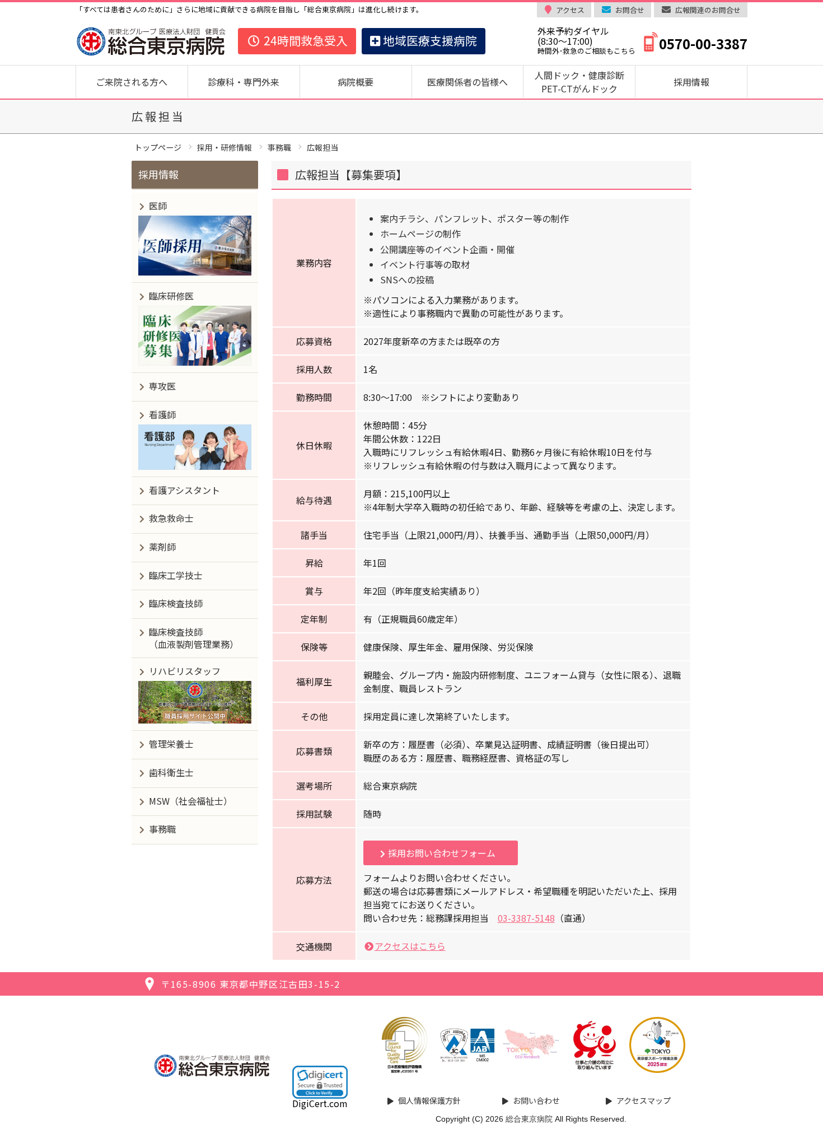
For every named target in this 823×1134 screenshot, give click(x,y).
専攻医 (162, 386)
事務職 (162, 829)
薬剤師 (162, 546)
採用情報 (691, 81)
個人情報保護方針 (429, 1100)
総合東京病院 (529, 1118)
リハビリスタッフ (185, 671)
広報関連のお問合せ (708, 9)
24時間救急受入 (304, 40)
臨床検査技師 (176, 603)
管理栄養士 (171, 743)
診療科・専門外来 (243, 81)
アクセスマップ (643, 1100)
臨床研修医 (171, 295)
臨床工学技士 (176, 575)
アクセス (570, 9)
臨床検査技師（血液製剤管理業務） (194, 638)
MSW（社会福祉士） (190, 801)
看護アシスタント (184, 490)
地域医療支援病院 (428, 40)
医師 (158, 205)
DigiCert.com (320, 1103)
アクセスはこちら (410, 946)
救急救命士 (171, 518)
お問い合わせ (536, 1100)
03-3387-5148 (526, 918)
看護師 (162, 414)
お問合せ (629, 9)
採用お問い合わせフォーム (441, 853)
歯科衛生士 (171, 772)
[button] (320, 1082)
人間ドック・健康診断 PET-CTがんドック (584, 81)
